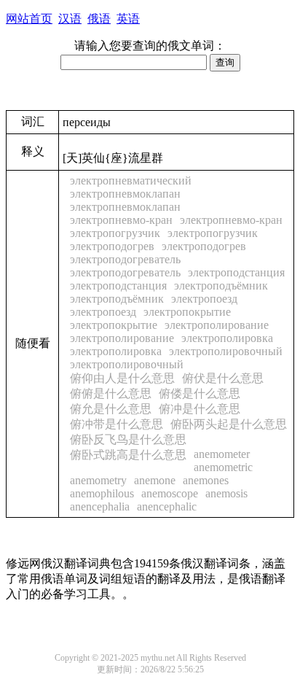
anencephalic (167, 506)
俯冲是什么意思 (199, 409)
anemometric (223, 467)
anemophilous (102, 493)
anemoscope (169, 493)
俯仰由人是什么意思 (122, 378)
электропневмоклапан (125, 193)
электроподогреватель (125, 259)
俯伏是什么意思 (223, 378)
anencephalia (100, 506)
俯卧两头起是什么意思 (228, 424)
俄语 (99, 18)
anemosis (226, 493)
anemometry (98, 480)
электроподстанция (236, 272)
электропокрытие (187, 312)
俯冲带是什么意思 (116, 424)
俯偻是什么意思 (199, 393)
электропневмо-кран (121, 220)
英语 (128, 18)
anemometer (222, 454)
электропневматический (131, 180)
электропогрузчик (115, 233)
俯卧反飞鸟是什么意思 (128, 439)
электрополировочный (226, 351)
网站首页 (29, 18)
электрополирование (217, 325)
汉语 (70, 18)
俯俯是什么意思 (110, 393)
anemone (154, 480)
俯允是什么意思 (110, 409)
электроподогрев (112, 246)
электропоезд (204, 298)
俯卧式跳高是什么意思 (128, 455)
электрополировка (227, 338)
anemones (206, 480)
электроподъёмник (221, 285)
